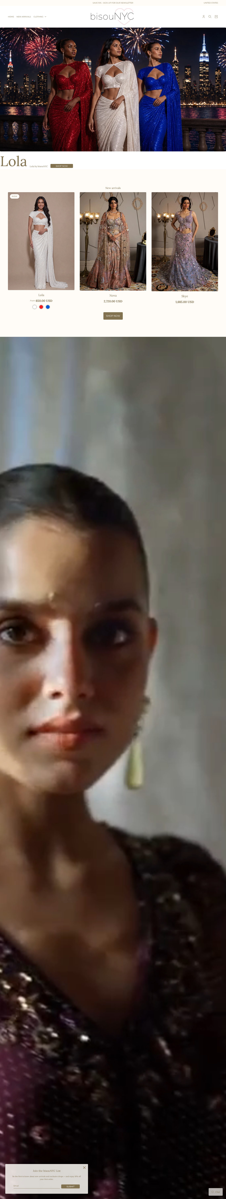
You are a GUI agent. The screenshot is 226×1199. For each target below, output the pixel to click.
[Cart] (216, 16)
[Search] (210, 16)
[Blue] (48, 307)
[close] (84, 1167)
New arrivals (113, 188)
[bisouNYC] (113, 16)
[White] (35, 307)
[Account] (203, 16)
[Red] (41, 307)
